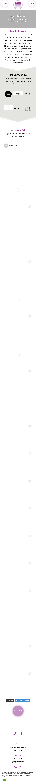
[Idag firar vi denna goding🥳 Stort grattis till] (18, 245)
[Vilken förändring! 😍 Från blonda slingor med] (18, 602)
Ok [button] (4, 780)
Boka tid (18, 711)
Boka (32, 3)
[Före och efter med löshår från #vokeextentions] (18, 327)
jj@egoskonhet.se (18, 762)
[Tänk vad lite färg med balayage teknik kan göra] (18, 520)
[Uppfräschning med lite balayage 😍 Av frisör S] (18, 217)
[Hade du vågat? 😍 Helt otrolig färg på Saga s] (18, 684)
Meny (4, 3)
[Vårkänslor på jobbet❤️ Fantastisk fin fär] (18, 492)
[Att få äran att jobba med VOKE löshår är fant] (18, 547)
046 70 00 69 (18, 759)
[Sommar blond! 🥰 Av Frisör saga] (18, 272)
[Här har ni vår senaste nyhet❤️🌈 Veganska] (18, 410)
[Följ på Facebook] (21, 733)
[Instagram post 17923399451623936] (18, 355)
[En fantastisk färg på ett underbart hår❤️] (18, 657)
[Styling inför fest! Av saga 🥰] (18, 162)
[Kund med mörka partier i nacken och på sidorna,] (18, 574)
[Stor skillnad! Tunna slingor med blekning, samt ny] (18, 437)
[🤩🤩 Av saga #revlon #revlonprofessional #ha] (18, 190)
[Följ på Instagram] (14, 733)
